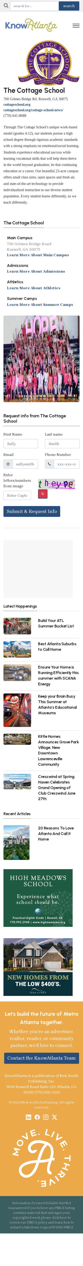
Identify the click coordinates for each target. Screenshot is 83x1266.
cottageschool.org (16, 104)
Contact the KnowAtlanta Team (41, 1058)
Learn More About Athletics (33, 288)
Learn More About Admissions (36, 271)
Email (8, 454)
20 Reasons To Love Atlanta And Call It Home (56, 833)
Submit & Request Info (32, 511)
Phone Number (58, 454)
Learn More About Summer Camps (40, 304)
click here (59, 1218)
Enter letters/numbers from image (17, 480)
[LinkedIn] (28, 1118)
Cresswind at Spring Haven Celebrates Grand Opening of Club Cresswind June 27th (56, 787)
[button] (9, 359)
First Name (12, 434)
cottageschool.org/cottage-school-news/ (33, 110)
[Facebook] (37, 1118)
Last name (54, 434)
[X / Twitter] (54, 1118)
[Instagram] (45, 1118)
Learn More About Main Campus (38, 255)
